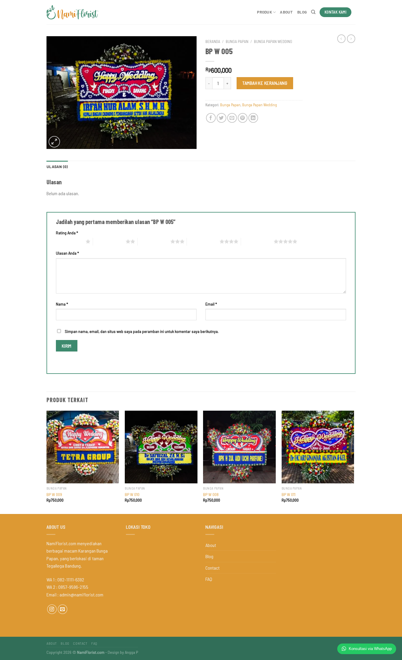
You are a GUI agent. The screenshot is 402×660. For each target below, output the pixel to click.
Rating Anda (67, 232)
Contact (212, 568)
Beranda (212, 41)
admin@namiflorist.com (81, 594)
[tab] (57, 167)
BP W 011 (288, 494)
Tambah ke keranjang (264, 83)
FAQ (208, 579)
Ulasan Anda (67, 253)
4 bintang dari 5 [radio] (203, 241)
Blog (302, 12)
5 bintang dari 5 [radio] (257, 241)
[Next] (353, 461)
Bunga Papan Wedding (273, 41)
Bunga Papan (237, 41)
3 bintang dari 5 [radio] (154, 241)
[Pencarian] (313, 12)
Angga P (131, 652)
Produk (264, 12)
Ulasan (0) (57, 166)
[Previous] (46, 461)
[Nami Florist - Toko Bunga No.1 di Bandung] (72, 12)
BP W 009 (54, 494)
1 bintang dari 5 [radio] (69, 241)
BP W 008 (211, 494)
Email (211, 303)
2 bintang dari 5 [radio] (109, 241)
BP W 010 (132, 494)
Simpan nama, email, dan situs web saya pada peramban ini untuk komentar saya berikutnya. (142, 331)
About (286, 12)
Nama (62, 303)
